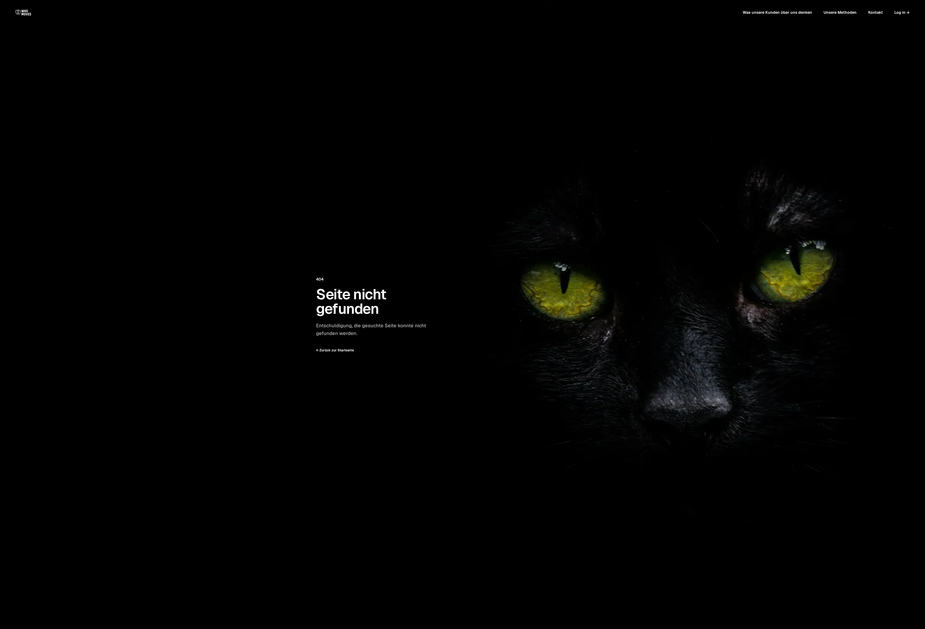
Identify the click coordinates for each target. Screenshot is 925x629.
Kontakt (875, 12)
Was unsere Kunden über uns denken (777, 12)
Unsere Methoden (840, 12)
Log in (902, 12)
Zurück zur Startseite (335, 350)
